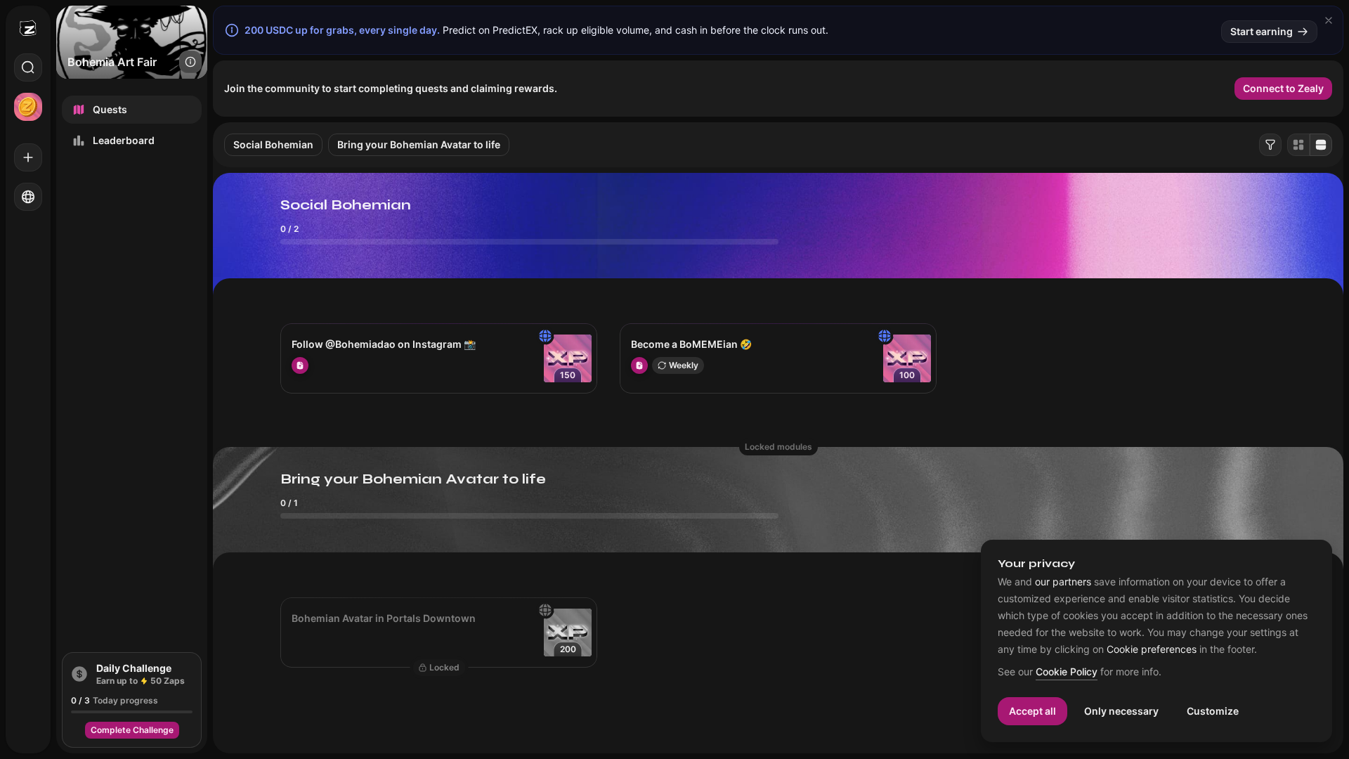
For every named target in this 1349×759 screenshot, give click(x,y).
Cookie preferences (1152, 649)
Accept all (1032, 711)
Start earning (1261, 31)
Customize (1213, 711)
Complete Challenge (132, 730)
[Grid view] (1298, 145)
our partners (1063, 582)
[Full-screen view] (1321, 145)
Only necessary (1121, 711)
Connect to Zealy (1283, 88)
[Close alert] (1328, 20)
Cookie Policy (1066, 672)
